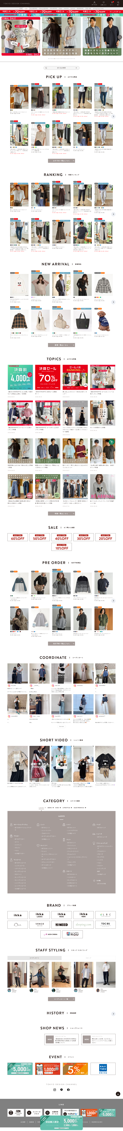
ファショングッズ (102, 843)
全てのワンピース (20, 863)
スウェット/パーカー (48, 862)
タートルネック (46, 865)
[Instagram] (54, 1090)
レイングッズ (101, 868)
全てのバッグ (101, 827)
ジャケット (18, 844)
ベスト (17, 850)
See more (61, 726)
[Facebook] (68, 1090)
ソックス (100, 860)
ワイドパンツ (71, 845)
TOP (26, 8)
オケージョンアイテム (21, 824)
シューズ (99, 834)
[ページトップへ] (118, 1094)
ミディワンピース (20, 868)
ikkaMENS (33, 8)
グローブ (100, 854)
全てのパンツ (71, 842)
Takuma (14, 990)
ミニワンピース (19, 865)
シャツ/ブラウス (72, 830)
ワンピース (17, 859)
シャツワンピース (20, 883)
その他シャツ (71, 833)
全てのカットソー (47, 848)
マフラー (100, 865)
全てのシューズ (102, 837)
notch (66, 8)
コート (17, 842)
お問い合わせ (84, 1122)
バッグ (98, 824)
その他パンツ (71, 865)
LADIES (61, 816)
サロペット (18, 874)
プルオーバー (46, 833)
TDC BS (88, 8)
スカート (69, 871)
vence (73, 8)
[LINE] (61, 1090)
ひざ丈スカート (72, 883)
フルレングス (71, 862)
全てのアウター (19, 839)
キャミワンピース (20, 880)
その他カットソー (47, 868)
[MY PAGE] (94, 3)
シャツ (68, 824)
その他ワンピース (20, 888)
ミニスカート (71, 877)
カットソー (44, 845)
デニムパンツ (71, 854)
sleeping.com (98, 8)
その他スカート (72, 886)
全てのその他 (101, 883)
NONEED (80, 8)
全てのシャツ (71, 827)
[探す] (118, 3)
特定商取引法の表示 (97, 1122)
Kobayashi (104, 990)
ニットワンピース (20, 886)
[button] (3, 37)
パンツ (68, 839)
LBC (21, 8)
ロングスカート (72, 880)
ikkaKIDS (53, 8)
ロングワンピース (20, 871)
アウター (16, 836)
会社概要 (23, 1122)
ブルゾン (17, 847)
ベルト (99, 863)
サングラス (100, 857)
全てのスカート (72, 874)
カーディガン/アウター (49, 836)
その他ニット (46, 839)
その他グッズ (101, 874)
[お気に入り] (104, 3)
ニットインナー (46, 830)
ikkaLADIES (43, 8)
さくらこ (36, 990)
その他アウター (19, 853)
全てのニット (46, 827)
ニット (43, 824)
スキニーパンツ (72, 848)
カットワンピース (20, 877)
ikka (60, 8)
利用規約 (40, 1122)
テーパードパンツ (73, 851)
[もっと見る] (61, 999)
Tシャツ (44, 851)
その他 (98, 880)
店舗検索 (31, 1122)
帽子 (98, 871)
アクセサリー (101, 851)
